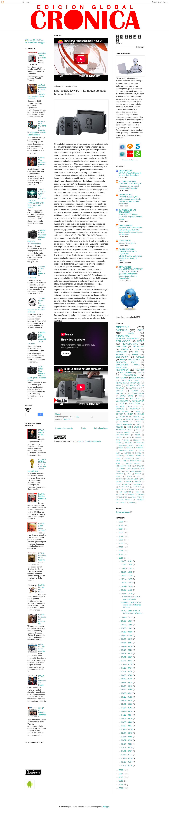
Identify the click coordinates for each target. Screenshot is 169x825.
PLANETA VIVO (130, 344)
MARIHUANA (139, 393)
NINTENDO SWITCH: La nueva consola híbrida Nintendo (131, 604)
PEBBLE (128, 481)
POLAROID (128, 442)
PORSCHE (123, 417)
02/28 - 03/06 (127, 737)
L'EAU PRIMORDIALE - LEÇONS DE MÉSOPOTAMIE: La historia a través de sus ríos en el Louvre (130, 256)
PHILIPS (118, 442)
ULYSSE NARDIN (136, 497)
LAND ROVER (132, 468)
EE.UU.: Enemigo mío (127, 243)
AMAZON (131, 406)
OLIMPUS (119, 479)
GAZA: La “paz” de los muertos (41, 647)
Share (57, 414)
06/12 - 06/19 (127, 682)
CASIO (137, 422)
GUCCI (137, 432)
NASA (130, 333)
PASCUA (119, 391)
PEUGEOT (136, 440)
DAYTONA (128, 458)
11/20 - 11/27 (126, 579)
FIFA (137, 349)
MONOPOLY (135, 409)
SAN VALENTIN (125, 492)
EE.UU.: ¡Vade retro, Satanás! (42, 526)
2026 (121, 522)
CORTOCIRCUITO (127, 249)
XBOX (118, 386)
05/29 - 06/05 (127, 690)
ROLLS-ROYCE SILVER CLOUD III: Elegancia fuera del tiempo (130, 216)
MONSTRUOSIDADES (127, 338)
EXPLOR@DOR (125, 225)
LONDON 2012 (134, 388)
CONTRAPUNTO (126, 195)
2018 (121, 551)
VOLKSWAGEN (122, 401)
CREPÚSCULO (125, 171)
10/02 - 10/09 (127, 625)
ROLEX (119, 419)
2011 (121, 784)
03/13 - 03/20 (127, 729)
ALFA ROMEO (122, 411)
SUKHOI (135, 391)
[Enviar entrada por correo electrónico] (92, 417)
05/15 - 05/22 (127, 697)
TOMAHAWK (130, 494)
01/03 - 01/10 (127, 765)
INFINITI (137, 435)
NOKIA (137, 365)
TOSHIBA (141, 494)
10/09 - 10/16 (127, 621)
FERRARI (120, 354)
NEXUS (129, 476)
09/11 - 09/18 (127, 635)
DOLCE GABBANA (124, 424)
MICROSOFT (121, 367)
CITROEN (119, 455)
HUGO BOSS (134, 404)
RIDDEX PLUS (121, 489)
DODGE (138, 458)
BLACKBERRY (130, 375)
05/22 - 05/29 (127, 693)
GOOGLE (119, 393)
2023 (121, 533)
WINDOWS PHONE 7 (124, 500)
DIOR (137, 411)
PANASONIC (121, 352)
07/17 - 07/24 (127, 664)
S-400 (142, 489)
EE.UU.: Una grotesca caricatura (42, 162)
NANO (129, 474)
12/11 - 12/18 (127, 568)
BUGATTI (129, 419)
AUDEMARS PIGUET (126, 450)
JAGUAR (140, 372)
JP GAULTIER (139, 466)
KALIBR (121, 468)
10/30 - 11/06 (127, 590)
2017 (121, 554)
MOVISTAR (119, 474)
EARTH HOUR (121, 461)
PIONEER (126, 484)
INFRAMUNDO (125, 267)
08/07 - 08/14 (127, 653)
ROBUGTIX (133, 489)
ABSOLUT (129, 448)
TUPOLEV (131, 445)
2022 (121, 536)
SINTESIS (122, 327)
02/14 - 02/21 (127, 744)
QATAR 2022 (124, 487)
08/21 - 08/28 (127, 646)
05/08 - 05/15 (127, 700)
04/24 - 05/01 (127, 708)
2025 (121, 525)
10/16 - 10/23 (127, 617)
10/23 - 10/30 (127, 593)
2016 (121, 558)
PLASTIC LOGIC (138, 484)
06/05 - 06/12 (127, 686)
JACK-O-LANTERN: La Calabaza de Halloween (131, 612)
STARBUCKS (139, 442)
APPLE (140, 341)
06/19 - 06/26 (127, 679)
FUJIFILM (140, 370)
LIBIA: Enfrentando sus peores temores (130, 598)
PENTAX (138, 481)
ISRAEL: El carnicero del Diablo (42, 680)
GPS (138, 424)
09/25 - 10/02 (127, 628)
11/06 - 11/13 (126, 586)
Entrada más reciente (64, 428)
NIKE (138, 476)
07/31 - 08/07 (127, 657)
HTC (128, 393)
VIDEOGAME (122, 336)
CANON (124, 349)
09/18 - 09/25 (127, 632)
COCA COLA (130, 455)
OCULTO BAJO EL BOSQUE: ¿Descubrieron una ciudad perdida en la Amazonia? (130, 186)
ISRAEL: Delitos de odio (41, 432)
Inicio (83, 428)
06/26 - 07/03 (127, 675)
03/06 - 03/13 (127, 733)
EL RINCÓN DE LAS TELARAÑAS (127, 211)
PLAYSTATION (122, 370)
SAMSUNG (121, 330)
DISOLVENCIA (122, 357)
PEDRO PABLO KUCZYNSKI (128, 383)
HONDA (130, 414)
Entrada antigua (100, 428)
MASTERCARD (136, 471)
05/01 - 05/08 (127, 704)
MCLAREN (120, 406)
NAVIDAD (140, 357)
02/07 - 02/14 (127, 747)
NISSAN (119, 427)
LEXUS (128, 437)
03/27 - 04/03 (127, 722)
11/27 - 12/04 (127, 575)
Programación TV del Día (130, 160)
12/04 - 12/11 (127, 572)
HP (140, 406)
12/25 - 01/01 (127, 561)
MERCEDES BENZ (130, 380)
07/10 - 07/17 (127, 668)
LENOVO (119, 437)
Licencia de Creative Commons (88, 441)
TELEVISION (138, 347)
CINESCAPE (121, 347)
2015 (121, 770)
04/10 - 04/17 (127, 715)
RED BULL (135, 399)
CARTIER (127, 453)
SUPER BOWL (126, 396)
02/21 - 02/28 (127, 740)
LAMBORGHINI (122, 365)
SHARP (138, 492)
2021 (121, 540)
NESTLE (119, 476)
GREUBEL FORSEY (133, 463)
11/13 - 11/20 (126, 583)
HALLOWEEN (126, 372)
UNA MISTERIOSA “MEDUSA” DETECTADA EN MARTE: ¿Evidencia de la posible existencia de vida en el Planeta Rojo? (130, 273)
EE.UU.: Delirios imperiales (42, 497)
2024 (121, 529)
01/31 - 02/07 (127, 751)
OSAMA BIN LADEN (131, 479)
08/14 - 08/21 (127, 650)
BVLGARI (140, 419)
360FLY (120, 448)
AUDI (122, 404)
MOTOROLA (134, 360)
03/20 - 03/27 (127, 726)
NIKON (135, 354)
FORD (118, 463)
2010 (121, 788)
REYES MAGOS (137, 378)
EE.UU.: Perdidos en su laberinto (42, 556)
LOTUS (125, 471)
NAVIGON (138, 474)
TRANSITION (122, 497)
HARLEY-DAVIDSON (123, 435)
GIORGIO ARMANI (123, 432)
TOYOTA (119, 414)
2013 (121, 777)
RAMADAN (137, 487)
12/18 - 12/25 (127, 565)
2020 (121, 543)
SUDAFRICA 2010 (123, 430)
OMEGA (138, 437)
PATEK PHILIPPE (122, 440)
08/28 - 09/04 (127, 643)
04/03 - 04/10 (127, 718)
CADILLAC (124, 422)
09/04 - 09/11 (127, 639)
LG (136, 352)
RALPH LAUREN (134, 427)
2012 (121, 781)
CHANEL (138, 453)
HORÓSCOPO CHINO (123, 466)
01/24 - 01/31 (127, 755)
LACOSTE (120, 409)
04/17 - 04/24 (127, 711)
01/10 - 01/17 (127, 762)
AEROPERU (140, 448)
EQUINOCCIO (123, 341)
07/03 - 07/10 (127, 672)
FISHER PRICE (135, 461)
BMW (122, 360)
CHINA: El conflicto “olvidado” (42, 712)
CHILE (138, 429)
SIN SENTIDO (125, 241)
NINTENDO (68, 419)
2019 (121, 547)
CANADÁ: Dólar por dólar (42, 55)
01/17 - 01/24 (127, 758)
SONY (141, 330)
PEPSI (118, 484)
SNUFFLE (119, 494)
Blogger (106, 807)
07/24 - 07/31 (127, 661)
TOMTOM (121, 445)
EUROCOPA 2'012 (126, 362)
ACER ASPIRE (138, 401)
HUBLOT (140, 414)
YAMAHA (132, 502)
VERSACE (140, 445)
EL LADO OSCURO (127, 181)
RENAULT (136, 417)
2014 (121, 774)
